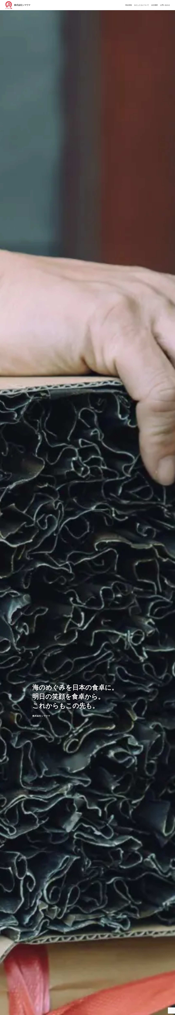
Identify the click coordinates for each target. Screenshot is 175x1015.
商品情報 (128, 5)
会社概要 (154, 5)
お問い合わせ (165, 5)
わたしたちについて (141, 5)
